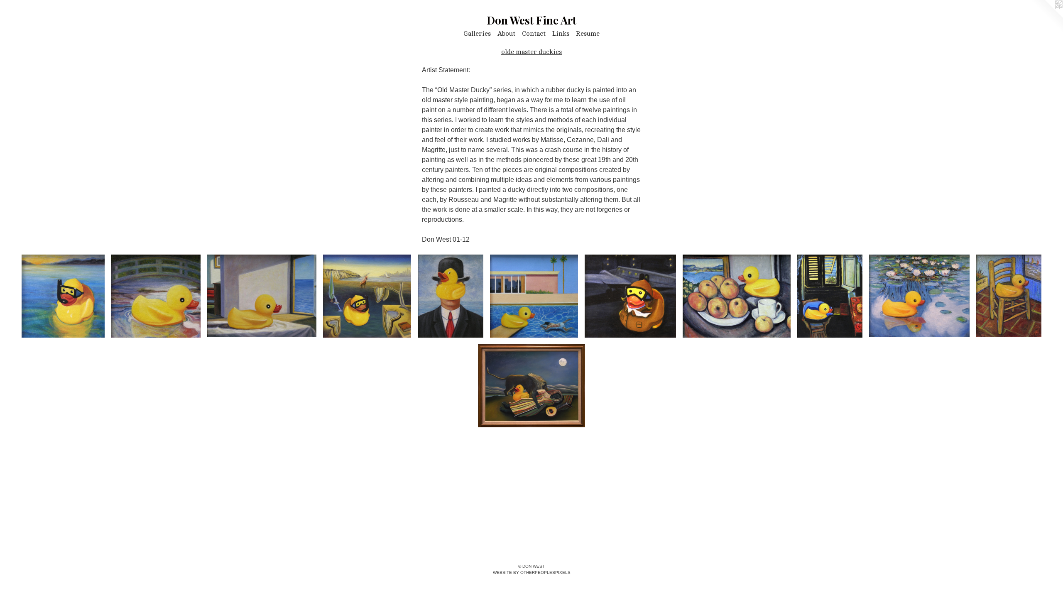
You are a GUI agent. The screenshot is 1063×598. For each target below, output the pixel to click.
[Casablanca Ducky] (630, 296)
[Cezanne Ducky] (737, 296)
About (506, 33)
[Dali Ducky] (367, 296)
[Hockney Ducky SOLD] (534, 296)
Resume (588, 33)
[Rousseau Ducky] (531, 385)
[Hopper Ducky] (261, 296)
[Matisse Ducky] (829, 296)
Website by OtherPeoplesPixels (532, 572)
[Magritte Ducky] (450, 296)
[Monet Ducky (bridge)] (156, 296)
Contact (534, 33)
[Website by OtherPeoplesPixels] (1046, 16)
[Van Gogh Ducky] (1008, 296)
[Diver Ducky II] (63, 296)
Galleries (477, 33)
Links (560, 33)
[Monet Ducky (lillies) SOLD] (919, 296)
